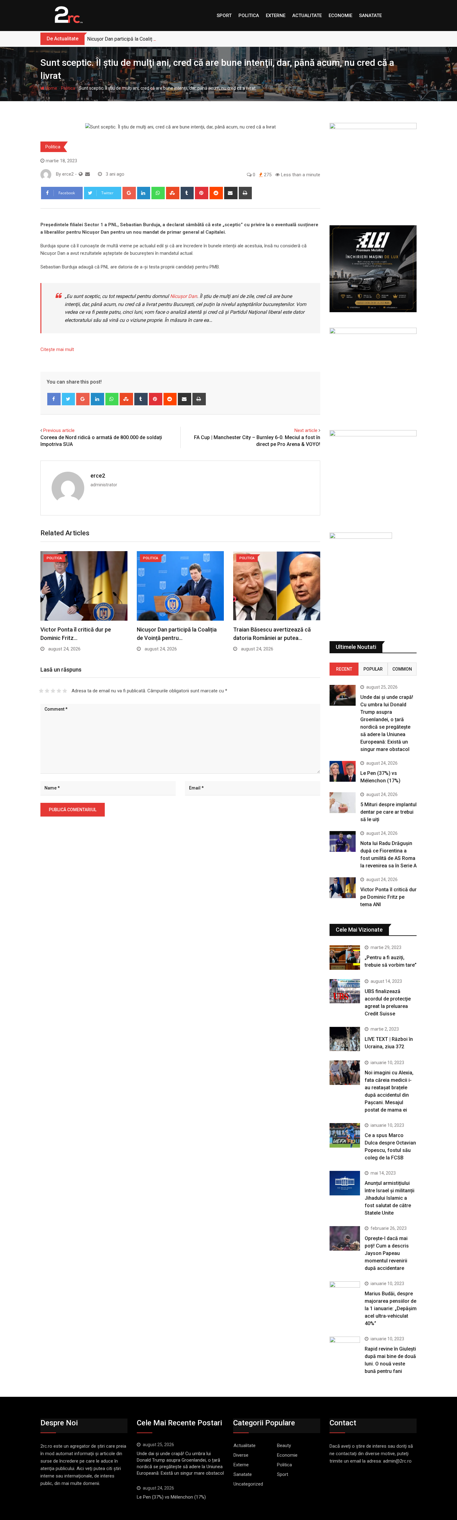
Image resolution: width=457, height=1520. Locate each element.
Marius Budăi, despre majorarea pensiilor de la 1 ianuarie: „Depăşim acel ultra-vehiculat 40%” (391, 1308)
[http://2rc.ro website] (80, 174)
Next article (305, 430)
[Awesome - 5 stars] (65, 691)
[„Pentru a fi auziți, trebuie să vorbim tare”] (345, 957)
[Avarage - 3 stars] (53, 691)
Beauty (284, 1445)
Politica (248, 15)
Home (50, 88)
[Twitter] (68, 399)
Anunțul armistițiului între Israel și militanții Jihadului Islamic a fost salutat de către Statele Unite (389, 1198)
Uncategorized (248, 1484)
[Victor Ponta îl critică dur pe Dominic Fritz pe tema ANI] (343, 887)
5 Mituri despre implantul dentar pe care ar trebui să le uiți (388, 812)
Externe (275, 15)
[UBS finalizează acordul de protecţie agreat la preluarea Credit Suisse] (345, 991)
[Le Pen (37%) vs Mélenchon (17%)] (343, 771)
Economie (340, 15)
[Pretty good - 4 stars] (59, 691)
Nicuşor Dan (183, 296)
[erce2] (87, 174)
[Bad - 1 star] (41, 691)
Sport (224, 15)
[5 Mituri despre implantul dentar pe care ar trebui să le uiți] (343, 802)
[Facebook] (54, 399)
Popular (373, 669)
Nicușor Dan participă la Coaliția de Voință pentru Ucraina (148, 39)
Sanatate (370, 15)
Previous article (59, 430)
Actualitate (307, 15)
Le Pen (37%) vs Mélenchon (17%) (171, 1497)
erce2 (97, 475)
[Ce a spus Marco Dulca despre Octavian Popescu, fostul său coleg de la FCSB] (345, 1135)
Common (402, 669)
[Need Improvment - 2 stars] (47, 691)
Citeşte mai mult (57, 349)
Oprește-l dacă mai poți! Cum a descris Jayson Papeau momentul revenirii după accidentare (387, 1253)
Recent (344, 669)
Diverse (240, 1455)
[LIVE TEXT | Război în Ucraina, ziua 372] (345, 1039)
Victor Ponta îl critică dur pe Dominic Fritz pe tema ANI (388, 897)
